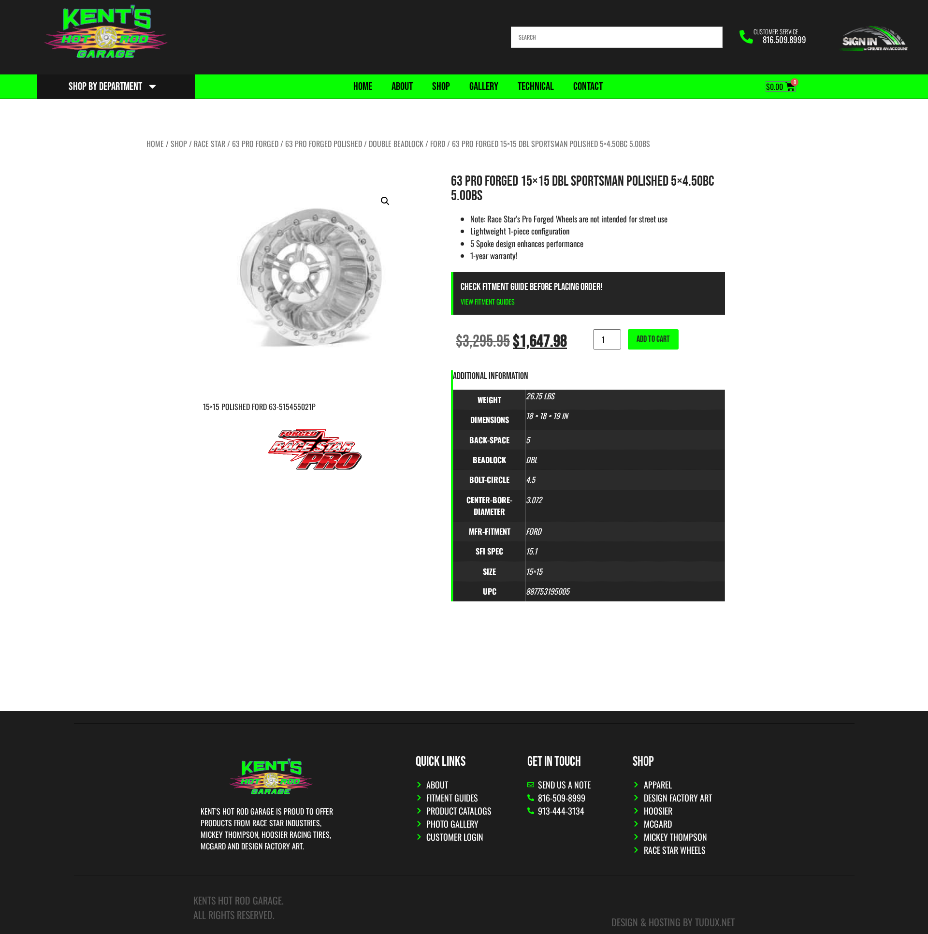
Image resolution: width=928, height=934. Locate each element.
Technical (536, 86)
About (402, 86)
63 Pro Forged (255, 143)
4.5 (530, 479)
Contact (588, 86)
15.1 (531, 551)
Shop (441, 86)
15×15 (534, 571)
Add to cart (653, 339)
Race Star (209, 143)
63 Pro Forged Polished (323, 143)
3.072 (534, 500)
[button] (385, 201)
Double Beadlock (396, 143)
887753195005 (547, 591)
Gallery (483, 86)
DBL (531, 460)
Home (362, 86)
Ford (437, 143)
